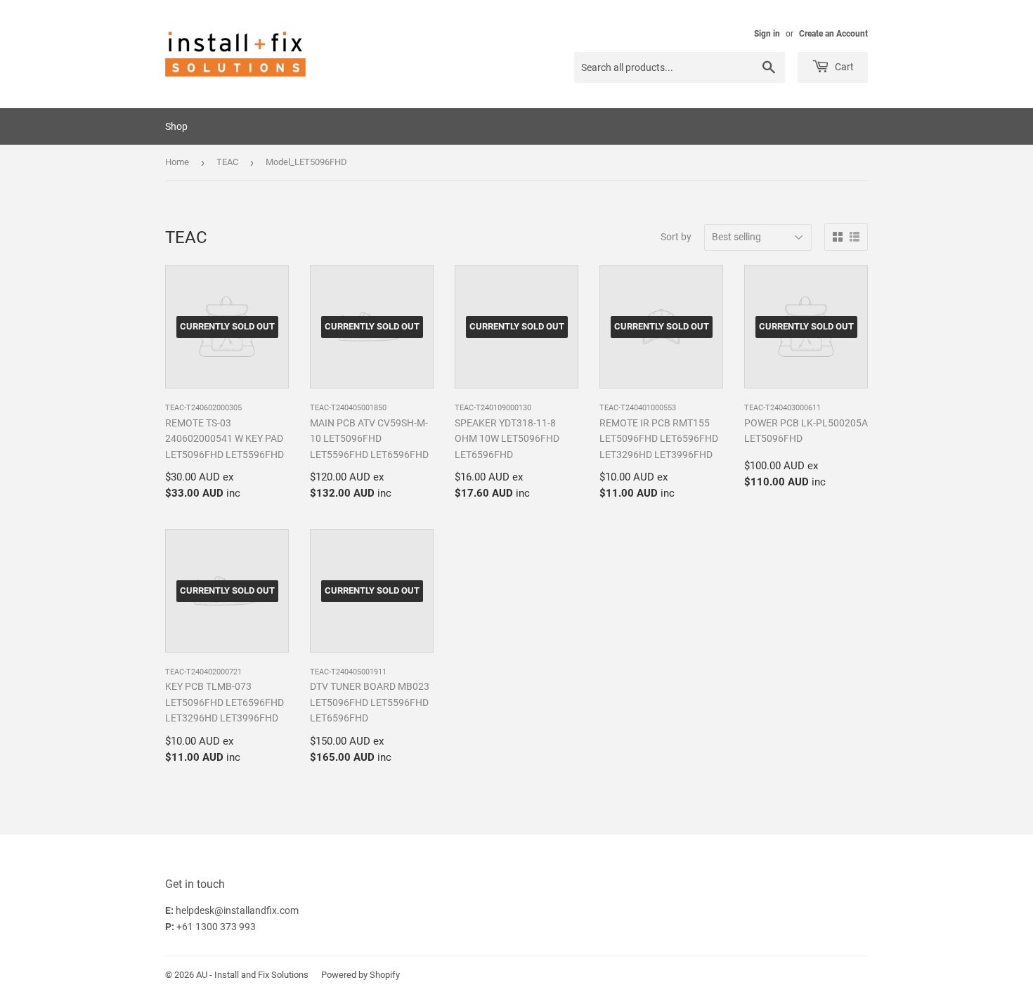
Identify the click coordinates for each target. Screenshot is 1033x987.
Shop (176, 126)
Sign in (767, 34)
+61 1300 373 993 (216, 926)
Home (177, 162)
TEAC (227, 162)
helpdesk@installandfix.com (237, 910)
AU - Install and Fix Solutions (252, 974)
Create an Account (833, 34)
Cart (843, 66)
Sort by (676, 236)
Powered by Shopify (360, 974)
